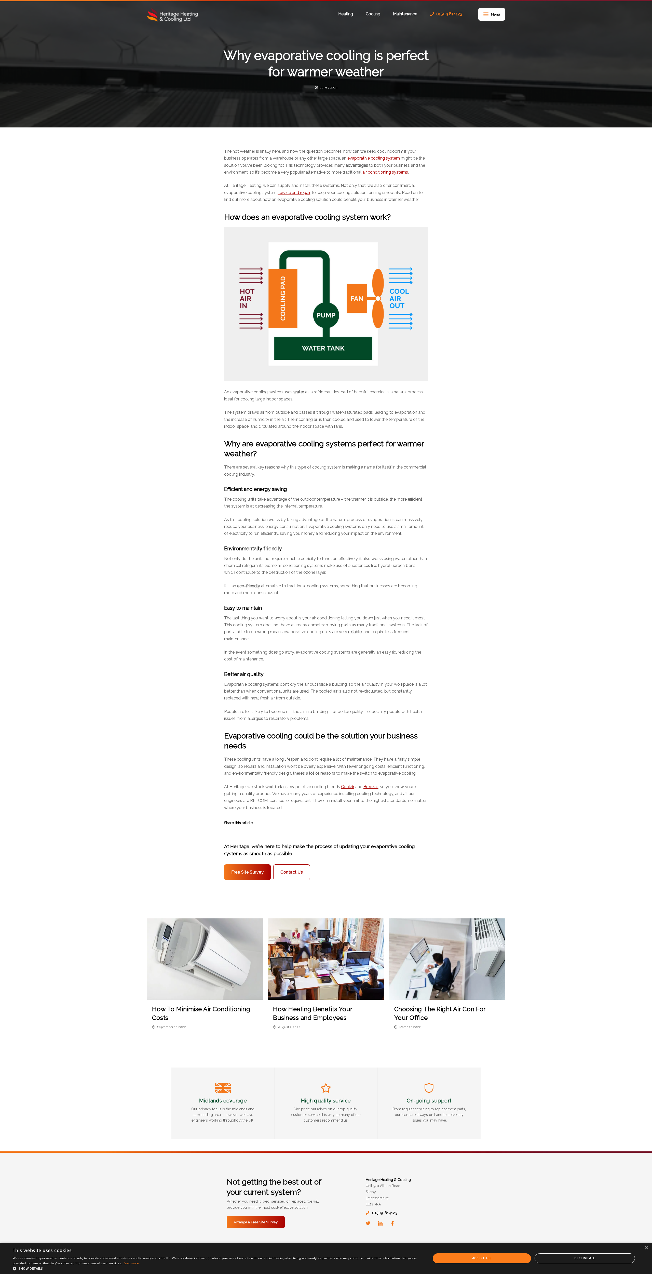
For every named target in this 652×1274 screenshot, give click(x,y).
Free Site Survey (247, 872)
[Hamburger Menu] (485, 14)
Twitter (368, 1223)
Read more (131, 1263)
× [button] (646, 1248)
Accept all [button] (481, 1258)
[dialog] (326, 1258)
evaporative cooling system (373, 158)
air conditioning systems (385, 172)
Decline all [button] (584, 1258)
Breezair (370, 786)
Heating (345, 14)
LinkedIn (380, 1223)
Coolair (347, 786)
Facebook (392, 1223)
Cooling (373, 14)
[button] (215, 1268)
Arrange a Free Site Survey (256, 1222)
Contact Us (291, 872)
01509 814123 (449, 14)
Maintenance (405, 14)
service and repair (294, 192)
